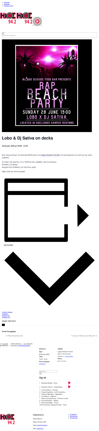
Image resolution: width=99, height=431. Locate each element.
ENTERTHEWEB (24, 345)
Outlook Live (6, 317)
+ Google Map (68, 356)
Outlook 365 (6, 315)
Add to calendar (8, 245)
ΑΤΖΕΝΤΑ (42, 364)
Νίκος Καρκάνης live (15, 336)
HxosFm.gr (40, 428)
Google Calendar (7, 312)
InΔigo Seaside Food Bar (50, 155)
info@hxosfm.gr (42, 425)
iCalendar (5, 314)
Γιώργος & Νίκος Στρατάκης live (83, 336)
